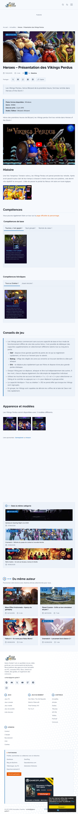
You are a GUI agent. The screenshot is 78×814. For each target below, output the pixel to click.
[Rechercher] (63, 5)
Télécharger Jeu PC (13, 766)
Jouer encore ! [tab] (27, 283)
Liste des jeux (9, 712)
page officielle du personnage (47, 216)
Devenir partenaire (14, 774)
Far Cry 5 (31, 709)
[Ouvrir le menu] (71, 5)
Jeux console (9, 702)
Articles (54, 702)
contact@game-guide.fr (12, 677)
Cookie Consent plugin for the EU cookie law (62, 810)
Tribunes (54, 709)
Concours (55, 722)
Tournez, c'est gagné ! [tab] (13, 228)
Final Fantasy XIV (33, 705)
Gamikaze (10, 759)
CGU (6, 741)
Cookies (7, 744)
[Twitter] (13, 79)
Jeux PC (7, 699)
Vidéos (54, 715)
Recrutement (9, 738)
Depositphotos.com (30, 762)
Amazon (28, 437)
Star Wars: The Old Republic (37, 699)
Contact (7, 731)
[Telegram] (28, 79)
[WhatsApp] (23, 79)
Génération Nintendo (30, 766)
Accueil (5, 27)
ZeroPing (27, 759)
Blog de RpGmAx (12, 762)
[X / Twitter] (17, 682)
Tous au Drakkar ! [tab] (12, 283)
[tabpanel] (39, 249)
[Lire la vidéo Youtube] (39, 144)
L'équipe (7, 734)
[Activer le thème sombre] (67, 5)
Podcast (54, 718)
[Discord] (12, 682)
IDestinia (34, 73)
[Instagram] (6, 688)
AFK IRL (54, 712)
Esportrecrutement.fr (13, 769)
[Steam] (6, 682)
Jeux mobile (8, 705)
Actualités (13, 27)
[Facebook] (18, 79)
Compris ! (61, 807)
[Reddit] (33, 79)
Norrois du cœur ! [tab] (45, 228)
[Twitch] (28, 682)
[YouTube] (22, 682)
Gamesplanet (19, 437)
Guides (54, 705)
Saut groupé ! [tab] (30, 228)
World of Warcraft (33, 702)
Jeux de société (9, 709)
